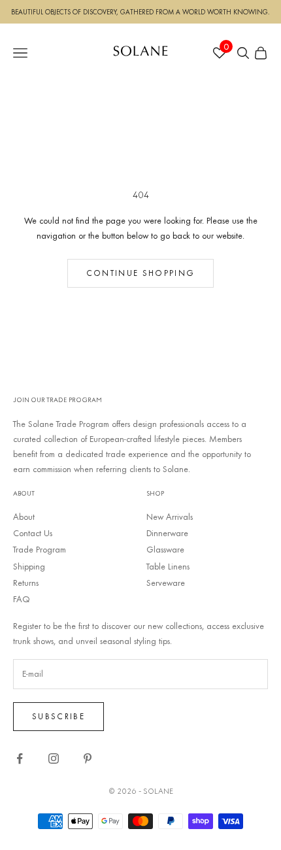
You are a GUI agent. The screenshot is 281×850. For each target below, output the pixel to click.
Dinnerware (167, 533)
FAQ (21, 599)
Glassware (165, 549)
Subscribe (58, 716)
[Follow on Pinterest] (87, 758)
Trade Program (39, 549)
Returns (26, 582)
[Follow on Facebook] (19, 758)
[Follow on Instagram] (53, 758)
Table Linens (168, 566)
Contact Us (32, 533)
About (24, 516)
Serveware (165, 582)
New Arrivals (169, 516)
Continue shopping (140, 272)
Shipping (29, 566)
